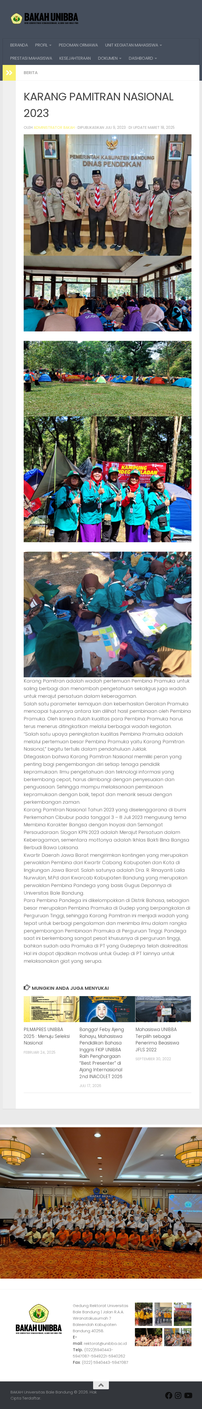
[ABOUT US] (187, 1395)
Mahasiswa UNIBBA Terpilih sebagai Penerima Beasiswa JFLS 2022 (157, 1039)
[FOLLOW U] (178, 1395)
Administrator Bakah (54, 127)
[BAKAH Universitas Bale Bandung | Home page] (45, 19)
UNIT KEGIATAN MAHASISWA (131, 45)
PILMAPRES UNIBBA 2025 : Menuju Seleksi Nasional (47, 1036)
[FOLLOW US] (169, 1395)
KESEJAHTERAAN (75, 58)
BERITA (31, 73)
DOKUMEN (108, 58)
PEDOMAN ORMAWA (78, 45)
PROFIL (41, 45)
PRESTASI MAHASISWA (31, 58)
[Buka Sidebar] (9, 73)
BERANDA (19, 45)
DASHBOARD (141, 58)
